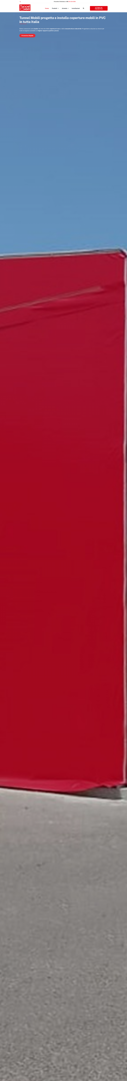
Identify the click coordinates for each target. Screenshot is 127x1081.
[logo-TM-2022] (24, 5)
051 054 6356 (72, 1)
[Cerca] (83, 8)
